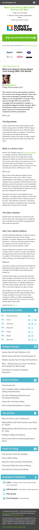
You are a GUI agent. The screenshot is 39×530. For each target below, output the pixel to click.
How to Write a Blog (9, 458)
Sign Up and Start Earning (20, 37)
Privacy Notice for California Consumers (14, 527)
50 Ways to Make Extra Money (13, 435)
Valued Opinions (12, 316)
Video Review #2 (8, 385)
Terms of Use (6, 513)
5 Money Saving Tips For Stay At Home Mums (19, 360)
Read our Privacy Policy (30, 45)
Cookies (21, 515)
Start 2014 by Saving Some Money (15, 469)
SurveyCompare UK (9, 2)
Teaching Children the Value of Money (16, 465)
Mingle (8, 336)
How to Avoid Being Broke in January (16, 405)
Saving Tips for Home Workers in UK (16, 352)
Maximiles (9, 328)
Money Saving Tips (13, 66)
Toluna (8, 320)
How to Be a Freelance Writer (13, 402)
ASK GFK (9, 340)
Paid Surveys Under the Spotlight (14, 454)
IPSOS (8, 332)
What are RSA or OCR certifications (15, 419)
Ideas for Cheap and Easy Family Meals (17, 462)
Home (4, 66)
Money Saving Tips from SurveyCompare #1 (19, 356)
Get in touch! (14, 515)
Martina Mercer (10, 85)
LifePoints (9, 324)
